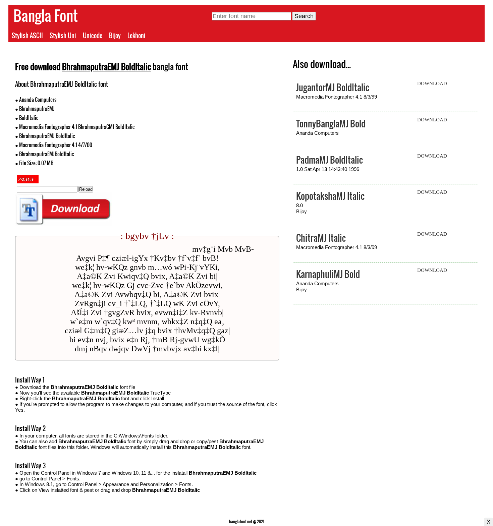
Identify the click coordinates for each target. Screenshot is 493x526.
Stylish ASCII (27, 35)
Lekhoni (136, 35)
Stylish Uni (63, 35)
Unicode (92, 35)
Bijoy (115, 35)
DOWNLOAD (432, 83)
